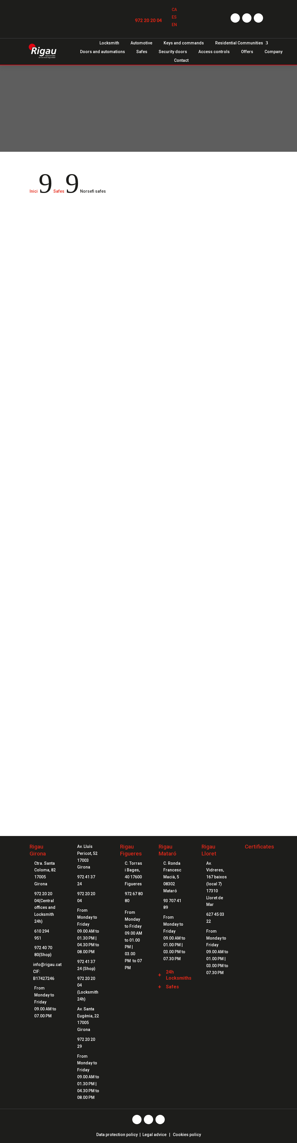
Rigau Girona (38, 850)
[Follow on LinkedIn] (258, 18)
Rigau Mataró (167, 850)
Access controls (214, 52)
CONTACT (148, 772)
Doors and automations (102, 52)
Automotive (141, 43)
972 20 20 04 (148, 20)
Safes (141, 52)
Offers (247, 52)
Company (273, 52)
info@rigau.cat (47, 964)
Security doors (173, 52)
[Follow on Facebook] (235, 18)
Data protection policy (117, 1134)
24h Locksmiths (178, 975)
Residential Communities (239, 43)
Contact (181, 60)
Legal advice (154, 1134)
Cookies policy (187, 1134)
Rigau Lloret (209, 850)
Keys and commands (184, 43)
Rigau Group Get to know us (148, 715)
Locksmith (109, 43)
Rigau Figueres (131, 850)
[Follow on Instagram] (246, 18)
